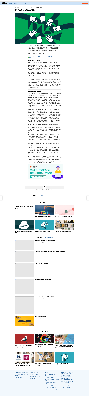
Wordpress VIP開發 (33, 378)
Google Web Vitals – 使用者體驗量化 (24, 345)
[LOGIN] (80, 3)
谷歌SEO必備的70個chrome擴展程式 (44, 344)
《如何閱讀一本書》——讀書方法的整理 (44, 296)
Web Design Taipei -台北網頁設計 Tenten (21, 372)
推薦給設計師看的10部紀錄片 (41, 264)
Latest (4, 0)
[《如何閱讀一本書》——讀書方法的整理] (24, 305)
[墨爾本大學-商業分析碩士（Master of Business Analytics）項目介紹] (24, 357)
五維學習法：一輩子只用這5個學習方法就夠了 (45, 240)
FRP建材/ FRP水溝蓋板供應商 (65, 387)
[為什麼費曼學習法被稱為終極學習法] (24, 286)
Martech (20, 3)
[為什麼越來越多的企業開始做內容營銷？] (64, 225)
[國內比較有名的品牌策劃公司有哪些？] (44, 210)
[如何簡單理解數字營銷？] (1, 198)
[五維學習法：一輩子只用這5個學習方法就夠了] (24, 245)
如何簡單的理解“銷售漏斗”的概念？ (43, 231)
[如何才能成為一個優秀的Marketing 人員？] (64, 210)
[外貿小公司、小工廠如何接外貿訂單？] (44, 357)
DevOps (32, 3)
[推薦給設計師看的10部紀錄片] (24, 270)
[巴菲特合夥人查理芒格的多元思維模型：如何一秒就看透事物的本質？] (24, 256)
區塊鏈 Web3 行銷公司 (18, 377)
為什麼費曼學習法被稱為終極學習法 (43, 279)
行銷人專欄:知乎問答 (48, 237)
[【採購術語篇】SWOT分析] (64, 357)
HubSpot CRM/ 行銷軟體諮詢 (34, 372)
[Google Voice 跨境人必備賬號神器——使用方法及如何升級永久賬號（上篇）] (64, 339)
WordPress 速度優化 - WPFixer (35, 376)
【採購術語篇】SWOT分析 (61, 364)
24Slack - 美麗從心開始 (49, 372)
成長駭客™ (10, 3)
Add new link (85, 3)
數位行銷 (15, 3)
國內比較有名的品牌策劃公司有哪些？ (43, 216)
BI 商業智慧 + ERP (26, 3)
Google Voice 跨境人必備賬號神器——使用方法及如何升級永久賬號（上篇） (64, 346)
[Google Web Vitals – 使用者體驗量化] (24, 339)
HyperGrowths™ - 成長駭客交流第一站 (51, 377)
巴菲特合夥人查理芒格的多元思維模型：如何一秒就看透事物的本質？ (50, 251)
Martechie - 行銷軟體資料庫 (49, 385)
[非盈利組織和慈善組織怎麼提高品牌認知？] (24, 225)
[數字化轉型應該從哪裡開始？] (24, 321)
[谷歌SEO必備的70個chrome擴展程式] (44, 338)
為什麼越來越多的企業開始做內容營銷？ (64, 231)
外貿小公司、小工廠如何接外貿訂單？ (43, 363)
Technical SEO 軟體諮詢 (34, 374)
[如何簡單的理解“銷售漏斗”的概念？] (44, 225)
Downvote (55, 187)
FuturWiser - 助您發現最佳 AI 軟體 (50, 387)
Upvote (34, 187)
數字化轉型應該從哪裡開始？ (41, 316)
